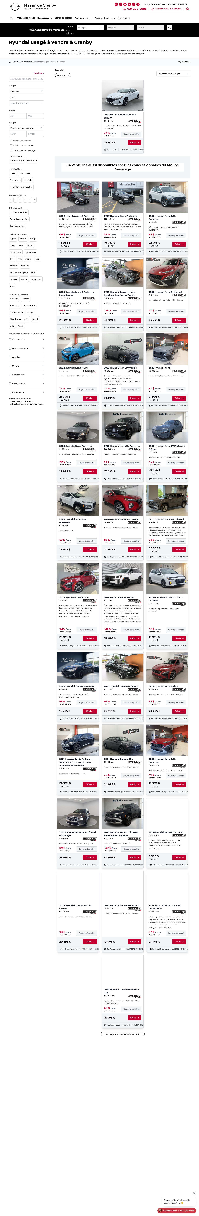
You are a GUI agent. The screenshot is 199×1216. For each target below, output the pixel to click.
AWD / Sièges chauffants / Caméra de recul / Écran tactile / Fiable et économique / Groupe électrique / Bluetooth (122, 227)
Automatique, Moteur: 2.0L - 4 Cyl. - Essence (166, 300)
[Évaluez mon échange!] (169, 27)
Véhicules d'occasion (22, 62)
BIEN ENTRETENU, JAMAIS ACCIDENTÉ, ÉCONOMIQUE (74, 304)
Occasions (43, 18)
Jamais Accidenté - (66, 531)
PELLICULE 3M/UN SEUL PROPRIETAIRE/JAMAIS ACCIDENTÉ (122, 127)
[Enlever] (68, 75)
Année (12, 110)
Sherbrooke (18, 375)
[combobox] (78, 27)
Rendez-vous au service (168, 9)
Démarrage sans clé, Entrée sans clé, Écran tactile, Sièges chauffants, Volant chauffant (76, 225)
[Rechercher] (187, 9)
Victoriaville (18, 392)
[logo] (15, 7)
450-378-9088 (137, 9)
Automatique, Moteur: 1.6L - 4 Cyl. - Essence (76, 376)
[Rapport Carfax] (134, 121)
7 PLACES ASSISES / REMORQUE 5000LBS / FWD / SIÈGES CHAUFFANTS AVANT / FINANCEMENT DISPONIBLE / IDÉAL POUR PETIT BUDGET (165, 844)
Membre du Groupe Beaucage (36, 8)
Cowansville (18, 339)
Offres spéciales (63, 18)
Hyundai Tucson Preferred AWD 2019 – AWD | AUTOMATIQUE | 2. (121, 1002)
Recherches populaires (20, 398)
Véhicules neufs (26, 18)
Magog (15, 366)
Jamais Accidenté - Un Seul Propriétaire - (75, 917)
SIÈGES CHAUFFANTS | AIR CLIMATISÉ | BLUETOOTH (163, 228)
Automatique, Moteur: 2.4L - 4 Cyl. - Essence (121, 694)
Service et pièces (103, 18)
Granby (16, 357)
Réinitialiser (39, 73)
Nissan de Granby (40, 5)
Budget (12, 123)
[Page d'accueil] (10, 62)
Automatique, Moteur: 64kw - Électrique (120, 454)
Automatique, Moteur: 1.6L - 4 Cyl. (117, 303)
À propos (122, 18)
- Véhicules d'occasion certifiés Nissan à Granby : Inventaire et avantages (42, 404)
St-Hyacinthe (19, 383)
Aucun (41, 334)
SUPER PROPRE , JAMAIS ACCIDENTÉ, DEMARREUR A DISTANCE (73, 695)
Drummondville (20, 348)
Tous (35, 334)
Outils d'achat (82, 18)
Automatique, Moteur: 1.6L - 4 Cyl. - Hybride (76, 844)
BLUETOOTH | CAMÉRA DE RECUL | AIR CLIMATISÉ (164, 610)
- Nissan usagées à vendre (21, 401)
